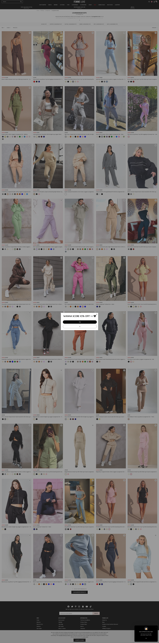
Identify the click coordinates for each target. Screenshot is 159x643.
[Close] (96, 314)
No (79, 326)
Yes (80, 322)
